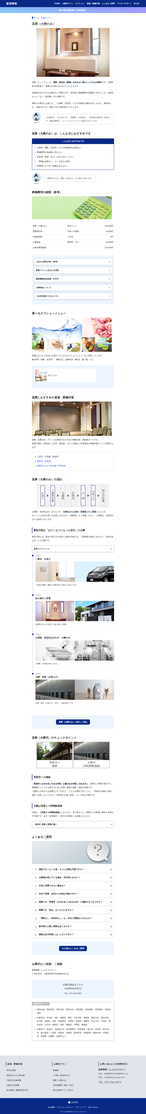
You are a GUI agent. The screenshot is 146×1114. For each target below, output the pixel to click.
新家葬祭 (11, 3)
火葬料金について (43, 287)
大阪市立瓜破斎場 (14, 1080)
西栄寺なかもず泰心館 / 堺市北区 (51, 466)
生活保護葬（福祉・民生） (64, 1085)
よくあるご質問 (108, 3)
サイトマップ (81, 1107)
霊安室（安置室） (45, 461)
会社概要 (51, 1107)
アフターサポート (124, 3)
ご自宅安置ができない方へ (47, 296)
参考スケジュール (41, 549)
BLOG (136, 3)
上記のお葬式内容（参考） (47, 262)
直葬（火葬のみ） (60, 1080)
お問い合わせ (93, 1107)
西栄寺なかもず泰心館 (16, 1075)
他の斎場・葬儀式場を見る (17, 1090)
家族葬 (55, 1070)
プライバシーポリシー (65, 1107)
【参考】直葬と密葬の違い (45, 824)
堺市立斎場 (11, 1070)
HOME (57, 3)
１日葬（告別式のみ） (62, 1075)
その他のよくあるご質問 (73, 948)
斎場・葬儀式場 (93, 3)
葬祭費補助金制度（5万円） (48, 279)
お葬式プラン (67, 3)
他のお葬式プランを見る (63, 1090)
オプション (80, 3)
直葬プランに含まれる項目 (47, 270)
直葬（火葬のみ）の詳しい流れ (73, 722)
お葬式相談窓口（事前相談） (74, 10)
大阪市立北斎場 (13, 1085)
